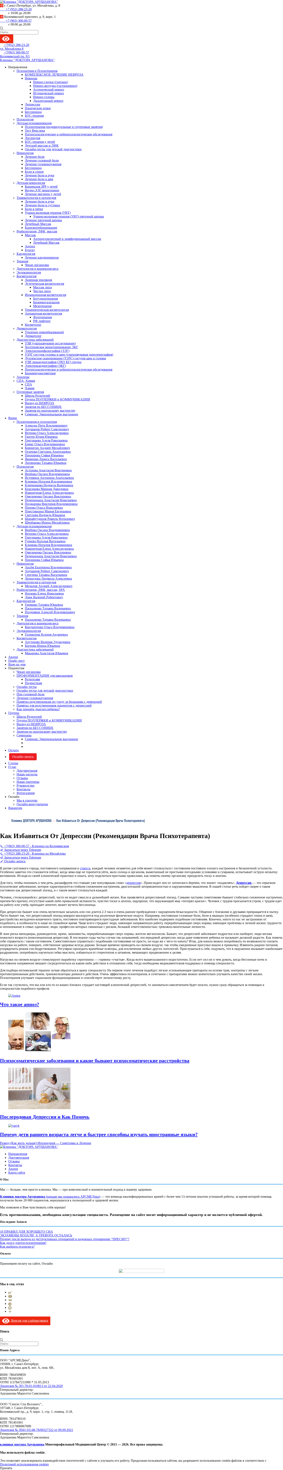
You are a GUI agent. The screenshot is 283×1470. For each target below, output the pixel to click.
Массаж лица (42, 287)
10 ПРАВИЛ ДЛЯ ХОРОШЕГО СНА (26, 1231)
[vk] (10, 1300)
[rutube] (10, 1292)
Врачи (12, 418)
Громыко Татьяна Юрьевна (44, 604)
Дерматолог (33, 336)
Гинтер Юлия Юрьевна (41, 436)
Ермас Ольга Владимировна (45, 444)
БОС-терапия (34, 115)
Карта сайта (16, 1172)
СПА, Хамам (26, 380)
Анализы (23, 377)
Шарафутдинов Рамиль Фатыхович (50, 519)
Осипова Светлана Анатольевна (48, 451)
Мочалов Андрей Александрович (48, 586)
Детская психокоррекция (34, 123)
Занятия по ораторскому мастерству (50, 410)
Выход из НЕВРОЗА (39, 403)
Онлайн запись (23, 756)
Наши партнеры (28, 782)
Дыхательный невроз (48, 100)
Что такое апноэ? (19, 1004)
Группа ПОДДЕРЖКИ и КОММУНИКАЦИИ (57, 399)
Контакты (23, 789)
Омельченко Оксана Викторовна (48, 496)
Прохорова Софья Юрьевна (44, 455)
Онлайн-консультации (32, 804)
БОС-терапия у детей (40, 142)
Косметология (26, 276)
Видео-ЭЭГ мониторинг (42, 190)
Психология (25, 119)
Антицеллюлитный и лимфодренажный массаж (67, 239)
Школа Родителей (37, 395)
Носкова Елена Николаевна (44, 593)
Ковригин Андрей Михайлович (47, 448)
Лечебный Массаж (38, 224)
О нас (12, 767)
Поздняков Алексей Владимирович (50, 612)
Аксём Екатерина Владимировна (48, 567)
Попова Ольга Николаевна (44, 507)
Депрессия (244, 883)
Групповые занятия (30, 392)
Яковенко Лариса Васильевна (46, 459)
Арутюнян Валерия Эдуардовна (47, 642)
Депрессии (32, 104)
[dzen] (10, 1311)
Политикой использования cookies (24, 1464)
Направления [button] (17, 67)
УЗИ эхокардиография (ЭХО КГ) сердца (53, 362)
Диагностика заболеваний (35, 339)
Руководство (25, 785)
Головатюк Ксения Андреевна (46, 634)
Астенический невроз (48, 89)
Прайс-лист (16, 660)
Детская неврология (31, 183)
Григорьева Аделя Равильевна (46, 440)
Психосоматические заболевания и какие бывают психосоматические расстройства (94, 1060)
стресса (85, 868)
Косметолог (33, 324)
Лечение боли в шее (39, 179)
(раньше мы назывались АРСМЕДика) (72, 1196)
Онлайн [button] (13, 796)
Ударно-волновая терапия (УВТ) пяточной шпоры (68, 216)
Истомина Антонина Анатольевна (49, 477)
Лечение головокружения (43, 164)
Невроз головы (43, 97)
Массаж (30, 235)
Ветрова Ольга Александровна (47, 433)
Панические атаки (38, 108)
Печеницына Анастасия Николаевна (51, 500)
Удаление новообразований (44, 332)
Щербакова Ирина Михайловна (47, 522)
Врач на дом (16, 664)
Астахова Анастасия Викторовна (48, 470)
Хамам (29, 388)
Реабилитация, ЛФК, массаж (37, 231)
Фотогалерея (26, 793)
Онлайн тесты (27, 687)
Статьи (13, 763)
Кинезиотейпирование (41, 227)
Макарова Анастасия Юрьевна (46, 653)
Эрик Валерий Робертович (44, 597)
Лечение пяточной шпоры (43, 220)
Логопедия (32, 138)
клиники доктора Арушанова (22, 1444)
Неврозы (31, 78)
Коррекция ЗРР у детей (41, 186)
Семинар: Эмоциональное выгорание (51, 414)
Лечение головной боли (42, 160)
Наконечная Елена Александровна (49, 492)
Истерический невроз (48, 93)
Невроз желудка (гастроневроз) (55, 86)
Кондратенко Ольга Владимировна (49, 627)
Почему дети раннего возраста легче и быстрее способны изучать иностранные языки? (99, 1134)
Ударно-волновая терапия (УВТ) (48, 212)
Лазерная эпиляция (38, 280)
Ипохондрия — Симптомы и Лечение (64, 1143)
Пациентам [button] (16, 668)
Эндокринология (29, 272)
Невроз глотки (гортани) (50, 82)
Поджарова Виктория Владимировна (51, 504)
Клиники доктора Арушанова (22, 1196)
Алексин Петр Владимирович (46, 425)
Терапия (22, 261)
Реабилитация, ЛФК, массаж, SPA (41, 589)
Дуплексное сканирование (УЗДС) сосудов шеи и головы (65, 358)
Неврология (25, 153)
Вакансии (15, 808)
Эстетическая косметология (44, 283)
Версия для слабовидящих (29, 1320)
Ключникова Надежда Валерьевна (49, 485)
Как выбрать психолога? (17, 1246)
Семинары (24, 735)
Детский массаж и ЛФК (42, 145)
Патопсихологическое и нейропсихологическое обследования (68, 134)
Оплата (13, 750)
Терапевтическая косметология (47, 310)
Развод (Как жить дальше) (18, 1143)
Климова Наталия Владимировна (48, 481)
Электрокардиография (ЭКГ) (45, 366)
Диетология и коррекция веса (37, 268)
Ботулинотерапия (45, 298)
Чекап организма (37, 265)
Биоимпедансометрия (40, 373)
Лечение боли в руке (39, 175)
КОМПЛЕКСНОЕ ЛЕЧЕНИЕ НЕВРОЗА (54, 74)
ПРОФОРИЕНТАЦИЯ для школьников (45, 675)
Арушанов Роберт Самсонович (47, 429)
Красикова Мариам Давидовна (46, 489)
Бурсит (30, 250)
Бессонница (33, 112)
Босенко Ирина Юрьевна (42, 645)
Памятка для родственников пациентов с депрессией (54, 705)
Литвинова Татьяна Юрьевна (45, 463)
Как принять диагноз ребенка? (38, 709)
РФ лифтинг (42, 321)
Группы (13, 713)
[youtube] (10, 1296)
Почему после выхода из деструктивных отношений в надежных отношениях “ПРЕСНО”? (64, 1239)
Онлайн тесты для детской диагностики (45, 690)
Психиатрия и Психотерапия (37, 71)
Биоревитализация (46, 302)
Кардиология (26, 254)
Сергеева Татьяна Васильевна (46, 575)
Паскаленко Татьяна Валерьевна (48, 608)
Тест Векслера (35, 130)
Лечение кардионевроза (42, 257)
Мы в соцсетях (27, 800)
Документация (27, 770)
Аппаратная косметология (43, 313)
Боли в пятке (34, 209)
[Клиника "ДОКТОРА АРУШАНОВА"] (29, 1147)
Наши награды (27, 774)
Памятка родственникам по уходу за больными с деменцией (59, 701)
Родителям (32, 679)
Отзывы (22, 778)
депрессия (133, 883)
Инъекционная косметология (45, 295)
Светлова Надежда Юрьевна (45, 515)
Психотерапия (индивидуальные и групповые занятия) (64, 127)
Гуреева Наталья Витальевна (45, 541)
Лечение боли (35, 156)
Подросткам (33, 683)
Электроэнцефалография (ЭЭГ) (47, 351)
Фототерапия (42, 317)
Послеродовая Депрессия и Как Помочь (44, 1117)
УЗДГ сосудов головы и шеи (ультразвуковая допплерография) (69, 354)
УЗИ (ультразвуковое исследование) (50, 343)
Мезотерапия (42, 306)
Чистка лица (42, 291)
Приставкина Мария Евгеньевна (48, 511)
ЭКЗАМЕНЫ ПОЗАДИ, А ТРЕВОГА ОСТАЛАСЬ (36, 1235)
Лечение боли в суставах (42, 205)
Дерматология (27, 328)
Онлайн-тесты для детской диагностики (53, 149)
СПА (28, 384)
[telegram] (10, 1303)
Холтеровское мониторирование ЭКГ (51, 347)
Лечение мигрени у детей (43, 194)
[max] (10, 1307)
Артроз (30, 246)
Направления (17, 1154)
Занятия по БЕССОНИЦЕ (43, 407)
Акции (13, 657)
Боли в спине (34, 171)
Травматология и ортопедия (36, 198)
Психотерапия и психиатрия (37, 421)
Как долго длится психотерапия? (23, 1243)
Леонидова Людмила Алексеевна (48, 578)
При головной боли (31, 694)
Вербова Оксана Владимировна (47, 474)
